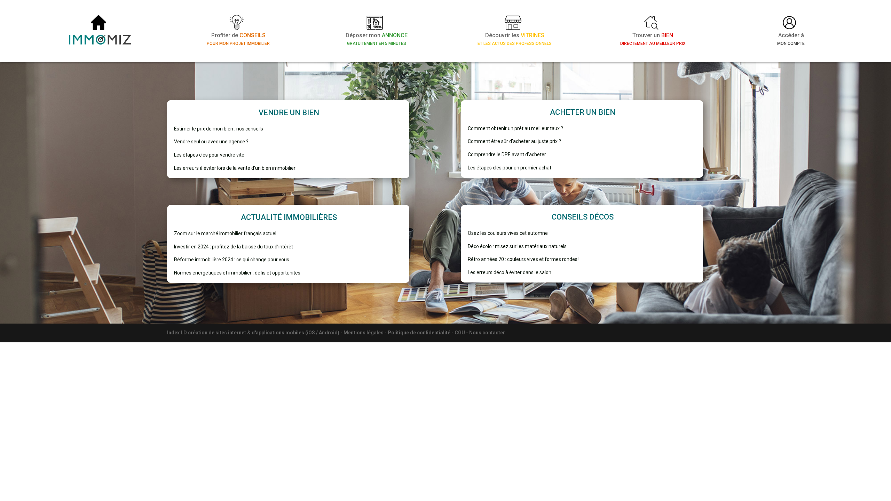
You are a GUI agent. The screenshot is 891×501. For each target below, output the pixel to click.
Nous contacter (487, 332)
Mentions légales (364, 332)
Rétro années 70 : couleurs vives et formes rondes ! (523, 259)
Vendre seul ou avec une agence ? (211, 141)
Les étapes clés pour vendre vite (209, 155)
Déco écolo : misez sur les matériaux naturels (517, 246)
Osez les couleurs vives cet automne (508, 233)
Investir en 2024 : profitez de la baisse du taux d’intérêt (233, 246)
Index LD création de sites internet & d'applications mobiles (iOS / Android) (253, 332)
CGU (460, 332)
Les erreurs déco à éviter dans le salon (509, 272)
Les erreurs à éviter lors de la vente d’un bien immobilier (234, 168)
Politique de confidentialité (419, 332)
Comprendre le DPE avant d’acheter (507, 154)
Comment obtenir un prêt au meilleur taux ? (515, 128)
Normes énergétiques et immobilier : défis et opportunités (237, 273)
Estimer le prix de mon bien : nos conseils (218, 129)
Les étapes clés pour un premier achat (509, 167)
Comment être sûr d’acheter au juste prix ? (514, 141)
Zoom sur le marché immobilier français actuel (225, 233)
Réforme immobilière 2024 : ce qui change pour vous (231, 259)
